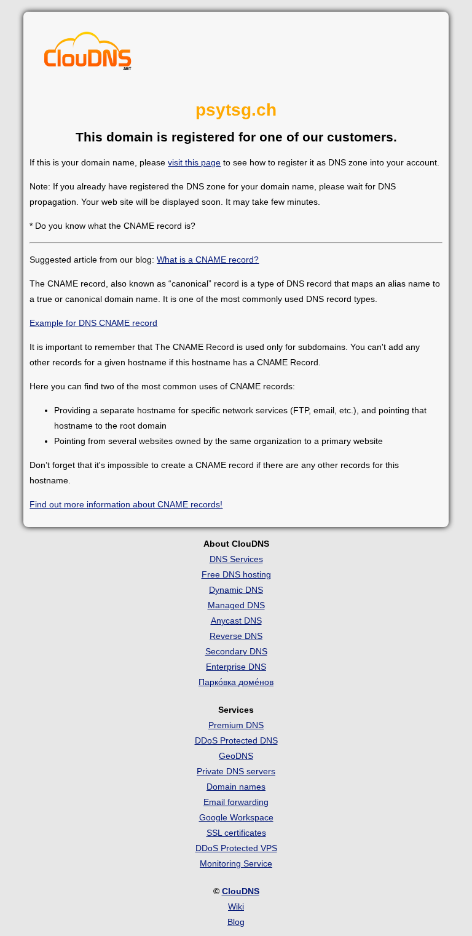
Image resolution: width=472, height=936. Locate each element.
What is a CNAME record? (208, 259)
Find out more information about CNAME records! (126, 504)
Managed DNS (236, 605)
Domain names (236, 786)
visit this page (194, 162)
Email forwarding (236, 802)
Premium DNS (236, 725)
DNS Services (236, 559)
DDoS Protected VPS (236, 848)
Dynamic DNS (236, 590)
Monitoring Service (236, 863)
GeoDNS (236, 756)
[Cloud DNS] (88, 54)
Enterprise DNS (236, 667)
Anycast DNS (236, 620)
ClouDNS (240, 891)
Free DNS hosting (236, 574)
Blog (236, 922)
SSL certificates (236, 833)
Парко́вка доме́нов (236, 682)
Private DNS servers (236, 771)
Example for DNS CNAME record (93, 323)
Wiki (236, 906)
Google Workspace (236, 817)
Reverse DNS (236, 636)
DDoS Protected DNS (236, 740)
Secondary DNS (236, 651)
